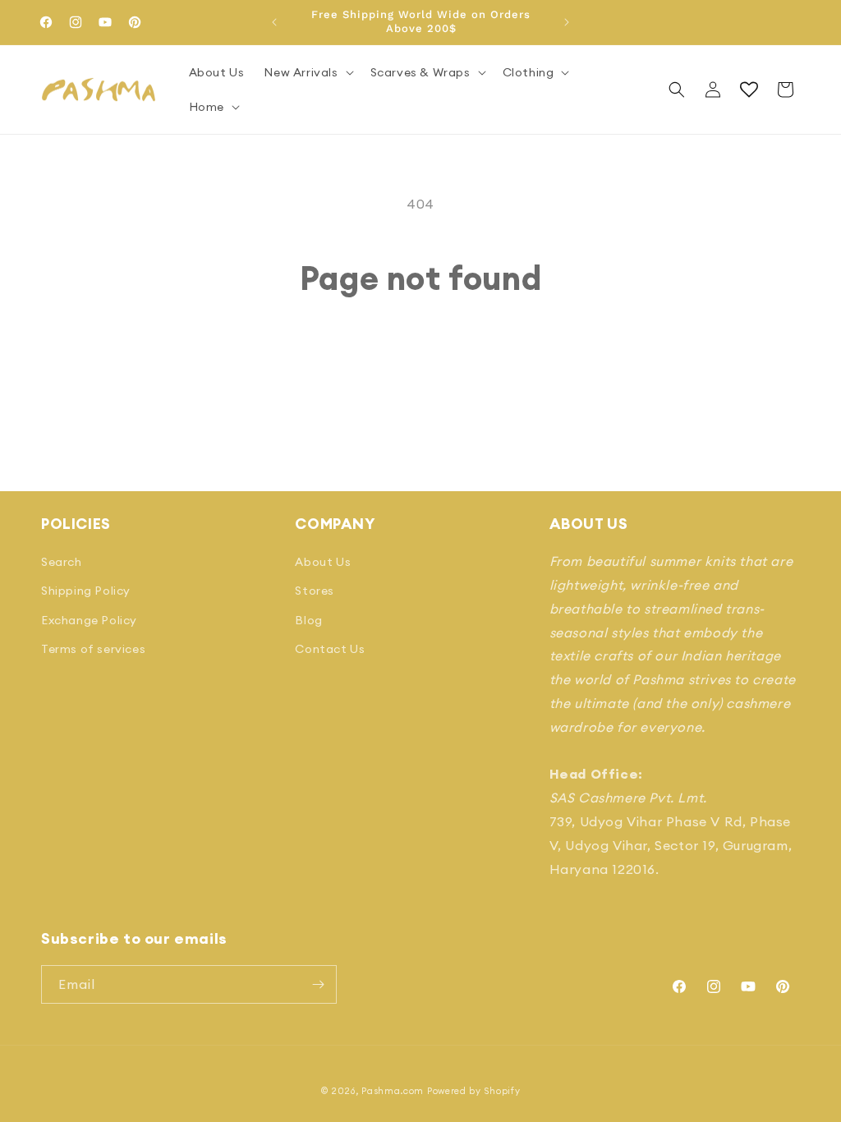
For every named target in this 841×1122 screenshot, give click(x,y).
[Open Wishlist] (749, 89)
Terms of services (93, 648)
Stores (314, 590)
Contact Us (330, 648)
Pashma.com (392, 1091)
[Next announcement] (567, 22)
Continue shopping (421, 359)
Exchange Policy (89, 620)
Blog (308, 620)
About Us (323, 561)
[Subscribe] (318, 984)
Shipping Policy (86, 590)
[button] (307, 72)
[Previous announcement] (274, 22)
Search (61, 561)
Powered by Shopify (474, 1091)
